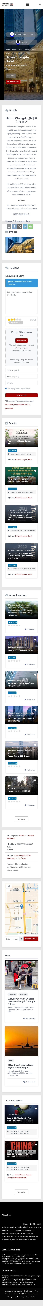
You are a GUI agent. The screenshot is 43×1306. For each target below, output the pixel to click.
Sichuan (27, 49)
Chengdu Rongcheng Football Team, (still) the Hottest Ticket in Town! (21, 1255)
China (20, 49)
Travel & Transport (26, 610)
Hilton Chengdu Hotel (23, 459)
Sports (19, 1151)
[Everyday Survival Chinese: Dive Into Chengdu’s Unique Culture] (21, 975)
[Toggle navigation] (27, 4)
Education (12, 994)
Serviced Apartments (15, 715)
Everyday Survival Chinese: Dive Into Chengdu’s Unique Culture (21, 1001)
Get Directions (31, 939)
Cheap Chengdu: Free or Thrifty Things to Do (17, 1282)
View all (21, 819)
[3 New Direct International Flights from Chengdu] (21, 1041)
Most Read (23, 994)
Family (10, 438)
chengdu (22, 855)
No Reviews (22, 65)
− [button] (8, 890)
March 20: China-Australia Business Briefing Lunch (19, 480)
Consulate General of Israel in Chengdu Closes (18, 1284)
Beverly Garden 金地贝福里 (19, 791)
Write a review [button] (13, 82)
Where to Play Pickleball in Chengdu (27, 1261)
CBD (16, 855)
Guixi (33, 49)
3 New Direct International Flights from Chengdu (21, 1066)
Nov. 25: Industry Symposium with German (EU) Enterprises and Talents (20, 555)
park (13, 858)
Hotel (9, 858)
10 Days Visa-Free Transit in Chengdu (15, 1281)
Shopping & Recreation (16, 607)
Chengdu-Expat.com (16, 1291)
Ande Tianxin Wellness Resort (20, 650)
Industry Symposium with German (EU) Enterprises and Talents (20, 517)
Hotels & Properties (24, 34)
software (22, 858)
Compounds (14, 786)
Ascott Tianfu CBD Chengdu (20, 756)
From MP (19, 438)
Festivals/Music (13, 1114)
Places (14, 49)
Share (11, 75)
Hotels (24, 42)
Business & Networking (16, 476)
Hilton (28, 855)
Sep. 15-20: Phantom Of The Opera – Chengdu (19, 1119)
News (11, 1060)
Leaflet (21, 934)
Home (8, 49)
